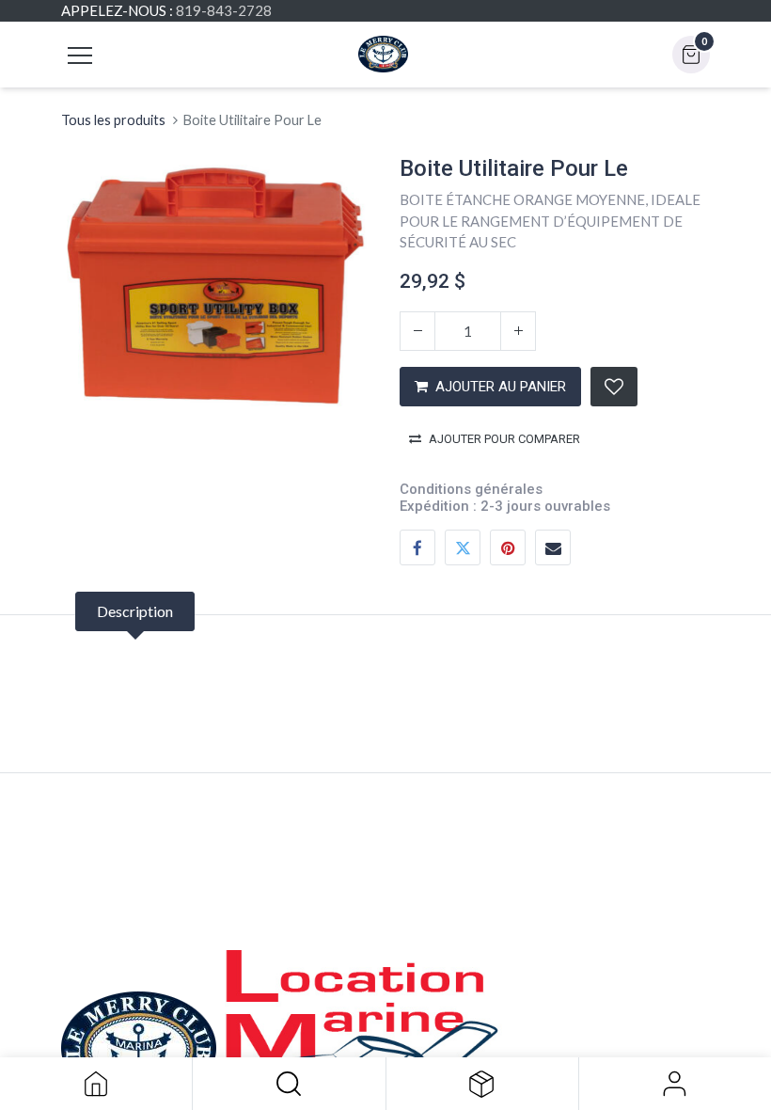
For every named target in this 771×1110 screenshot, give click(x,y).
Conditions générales (471, 489)
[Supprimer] (417, 331)
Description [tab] (135, 611)
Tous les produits (113, 120)
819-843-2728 (224, 10)
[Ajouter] (518, 331)
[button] (289, 1083)
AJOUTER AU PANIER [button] (500, 386)
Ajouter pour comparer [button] (504, 439)
